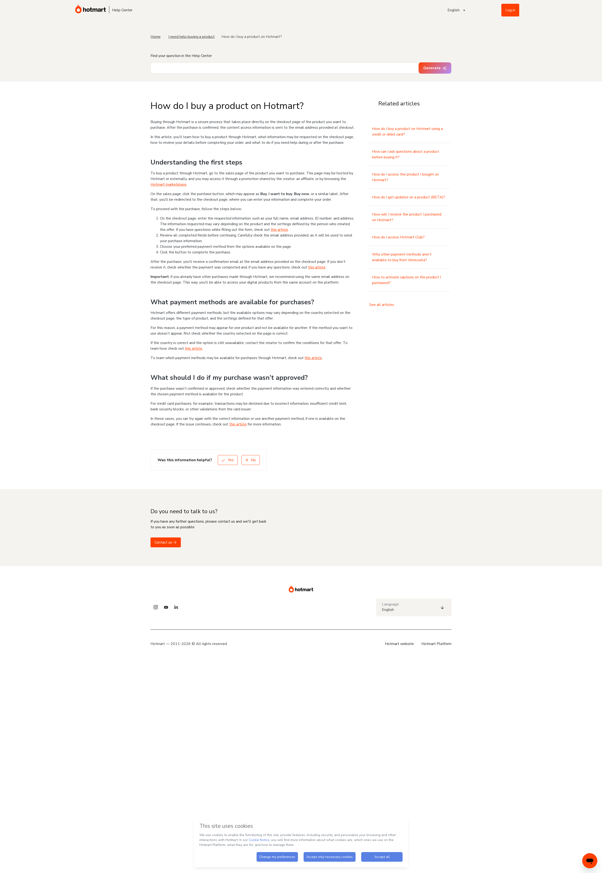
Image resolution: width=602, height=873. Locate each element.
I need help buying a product (191, 36)
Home (155, 36)
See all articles (381, 304)
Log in (510, 10)
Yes (230, 460)
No (253, 460)
